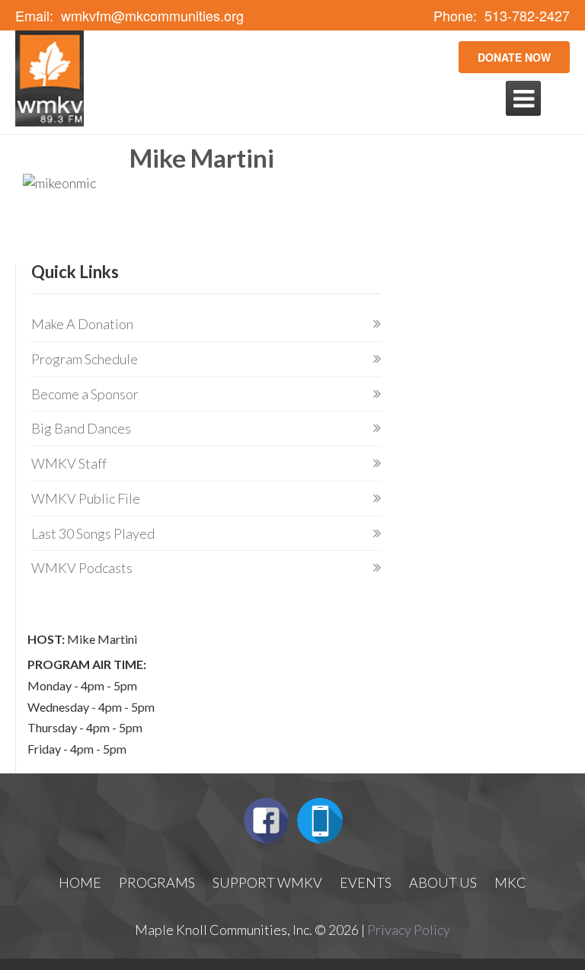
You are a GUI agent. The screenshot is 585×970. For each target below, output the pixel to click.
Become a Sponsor (85, 394)
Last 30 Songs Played (93, 533)
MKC (510, 882)
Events (366, 882)
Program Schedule (84, 359)
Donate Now (514, 57)
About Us (443, 882)
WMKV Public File (85, 498)
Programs (157, 882)
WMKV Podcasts (82, 567)
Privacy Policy (408, 929)
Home (80, 882)
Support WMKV (267, 882)
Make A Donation (82, 323)
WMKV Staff (69, 463)
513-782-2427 (527, 15)
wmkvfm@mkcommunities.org (152, 15)
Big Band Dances (81, 428)
